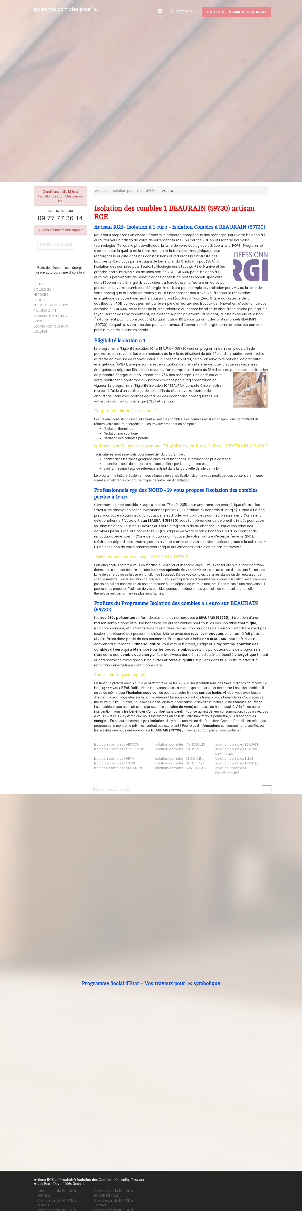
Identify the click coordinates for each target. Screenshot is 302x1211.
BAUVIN (236, 744)
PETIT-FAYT (180, 763)
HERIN (114, 758)
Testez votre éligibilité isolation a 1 (236, 12)
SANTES (237, 763)
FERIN (38, 321)
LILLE (234, 758)
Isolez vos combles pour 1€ (66, 9)
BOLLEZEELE (42, 289)
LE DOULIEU (179, 758)
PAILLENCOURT (45, 310)
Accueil (100, 190)
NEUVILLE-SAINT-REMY (51, 305)
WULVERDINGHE (230, 770)
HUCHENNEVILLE (113, 1193)
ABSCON (116, 744)
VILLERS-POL (119, 768)
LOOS (114, 763)
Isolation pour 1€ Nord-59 (133, 190)
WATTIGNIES (180, 768)
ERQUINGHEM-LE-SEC (50, 315)
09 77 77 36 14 (186, 11)
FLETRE (39, 284)
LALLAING (41, 331)
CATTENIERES (120, 749)
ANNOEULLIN (180, 744)
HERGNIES (41, 294)
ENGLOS (40, 300)
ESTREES (177, 749)
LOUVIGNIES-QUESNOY (51, 326)
